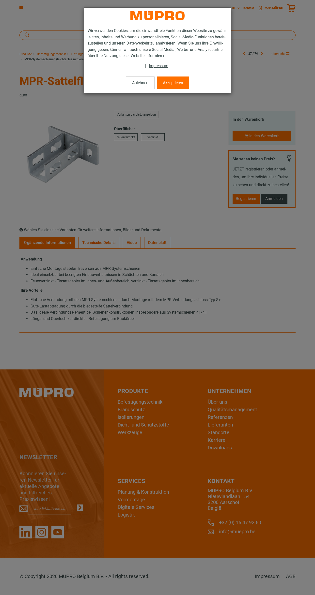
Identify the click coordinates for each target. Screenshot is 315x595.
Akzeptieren (173, 82)
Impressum (158, 65)
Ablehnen (140, 82)
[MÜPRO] (157, 15)
